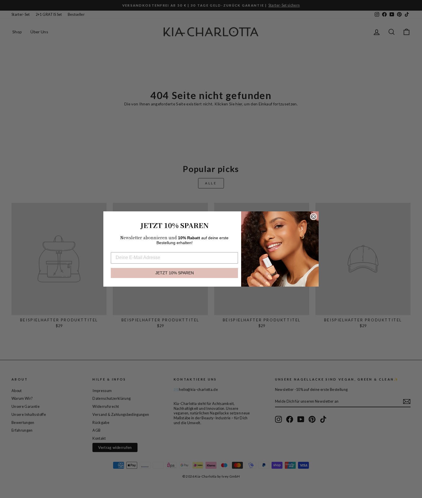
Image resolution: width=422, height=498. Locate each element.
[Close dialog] (313, 216)
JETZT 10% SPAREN (174, 273)
